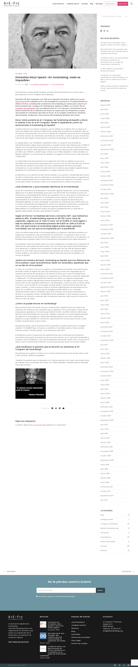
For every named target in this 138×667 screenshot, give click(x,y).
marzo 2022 (105, 314)
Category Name (107, 519)
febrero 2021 (105, 358)
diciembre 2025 (107, 136)
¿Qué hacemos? (58, 4)
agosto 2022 (105, 291)
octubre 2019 (106, 416)
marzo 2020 (105, 394)
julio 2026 (104, 109)
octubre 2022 (106, 283)
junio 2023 (105, 247)
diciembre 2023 (107, 225)
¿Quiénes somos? (73, 4)
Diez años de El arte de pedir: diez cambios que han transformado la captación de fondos (114, 51)
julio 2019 (104, 425)
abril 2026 (104, 123)
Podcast (104, 550)
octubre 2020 (106, 376)
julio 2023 (104, 243)
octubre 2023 (106, 234)
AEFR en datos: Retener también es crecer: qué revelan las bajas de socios (114, 88)
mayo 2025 (105, 163)
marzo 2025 (105, 172)
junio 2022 (105, 300)
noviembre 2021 (107, 331)
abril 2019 (104, 434)
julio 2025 (104, 154)
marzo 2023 (105, 260)
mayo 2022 (105, 305)
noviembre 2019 (107, 411)
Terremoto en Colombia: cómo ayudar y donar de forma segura (114, 44)
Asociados (99, 4)
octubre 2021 (106, 336)
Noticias (104, 546)
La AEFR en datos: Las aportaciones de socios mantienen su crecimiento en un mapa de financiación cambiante (114, 61)
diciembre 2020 (107, 367)
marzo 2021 (105, 354)
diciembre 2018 (107, 447)
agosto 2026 (105, 105)
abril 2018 (104, 469)
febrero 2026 (106, 132)
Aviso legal (76, 640)
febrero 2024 (106, 216)
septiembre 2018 (107, 460)
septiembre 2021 (107, 340)
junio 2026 (105, 114)
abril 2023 (104, 256)
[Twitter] (56, 408)
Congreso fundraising (39, 84)
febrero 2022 (106, 318)
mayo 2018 (105, 465)
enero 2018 (105, 482)
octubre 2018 (106, 456)
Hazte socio (123, 4)
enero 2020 (105, 402)
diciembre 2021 (106, 327)
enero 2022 (105, 323)
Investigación (106, 537)
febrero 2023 (106, 265)
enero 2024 (105, 220)
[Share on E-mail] (63, 408)
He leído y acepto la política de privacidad (56, 596)
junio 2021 (104, 349)
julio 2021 (104, 345)
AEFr (26, 84)
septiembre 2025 (107, 149)
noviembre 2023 (107, 229)
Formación (105, 533)
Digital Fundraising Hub (110, 528)
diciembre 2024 (107, 180)
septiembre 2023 (107, 238)
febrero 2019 (105, 442)
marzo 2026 (105, 127)
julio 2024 (104, 198)
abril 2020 (104, 389)
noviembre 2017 (107, 487)
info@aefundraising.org (113, 631)
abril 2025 (104, 167)
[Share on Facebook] (52, 408)
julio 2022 (104, 296)
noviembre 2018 (107, 451)
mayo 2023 (105, 252)
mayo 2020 (105, 385)
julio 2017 (104, 500)
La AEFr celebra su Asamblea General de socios (112, 70)
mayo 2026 (105, 118)
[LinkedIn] (124, 665)
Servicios (85, 4)
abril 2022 (104, 309)
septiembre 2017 (107, 496)
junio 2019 (104, 429)
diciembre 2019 (107, 407)
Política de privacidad (80, 637)
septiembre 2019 (107, 420)
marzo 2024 (105, 212)
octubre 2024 (106, 189)
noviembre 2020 (107, 371)
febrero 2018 (105, 478)
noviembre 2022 (107, 278)
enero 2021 (105, 362)
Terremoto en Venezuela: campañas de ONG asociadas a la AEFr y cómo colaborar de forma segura (114, 78)
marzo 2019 (105, 438)
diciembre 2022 (107, 274)
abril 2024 (104, 207)
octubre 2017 (106, 491)
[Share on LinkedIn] (60, 408)
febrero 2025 (106, 176)
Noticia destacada (108, 542)
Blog (91, 4)
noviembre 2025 (107, 141)
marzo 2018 (105, 473)
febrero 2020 (106, 398)
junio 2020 (105, 380)
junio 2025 (105, 158)
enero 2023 (105, 269)
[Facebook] (115, 665)
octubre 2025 (106, 145)
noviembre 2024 (107, 185)
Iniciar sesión (110, 4)
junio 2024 (105, 203)
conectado (38, 425)
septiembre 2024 (107, 194)
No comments (58, 84)
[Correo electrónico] (128, 665)
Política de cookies (79, 643)
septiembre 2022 (107, 287)
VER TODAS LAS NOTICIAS (18, 642)
